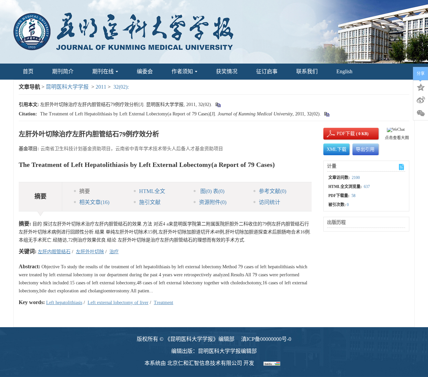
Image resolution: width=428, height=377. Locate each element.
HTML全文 (152, 191)
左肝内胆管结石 (54, 251)
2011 (101, 87)
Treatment (163, 302)
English (344, 71)
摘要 (84, 191)
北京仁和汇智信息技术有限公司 (204, 363)
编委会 (145, 71)
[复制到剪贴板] (218, 104)
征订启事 (267, 71)
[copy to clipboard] (326, 113)
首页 (28, 71)
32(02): (121, 87)
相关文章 (94, 202)
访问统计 (269, 202)
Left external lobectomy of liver (118, 302)
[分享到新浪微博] (420, 100)
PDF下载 (340, 133)
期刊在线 (103, 71)
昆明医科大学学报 (67, 87)
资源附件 (212, 202)
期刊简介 (63, 71)
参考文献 (272, 191)
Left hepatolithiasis (64, 302)
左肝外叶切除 (90, 251)
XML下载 (336, 149)
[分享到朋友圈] (420, 113)
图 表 (211, 191)
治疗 (114, 251)
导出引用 (365, 149)
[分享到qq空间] (420, 86)
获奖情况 (226, 71)
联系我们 (307, 71)
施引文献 (149, 202)
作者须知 (182, 71)
